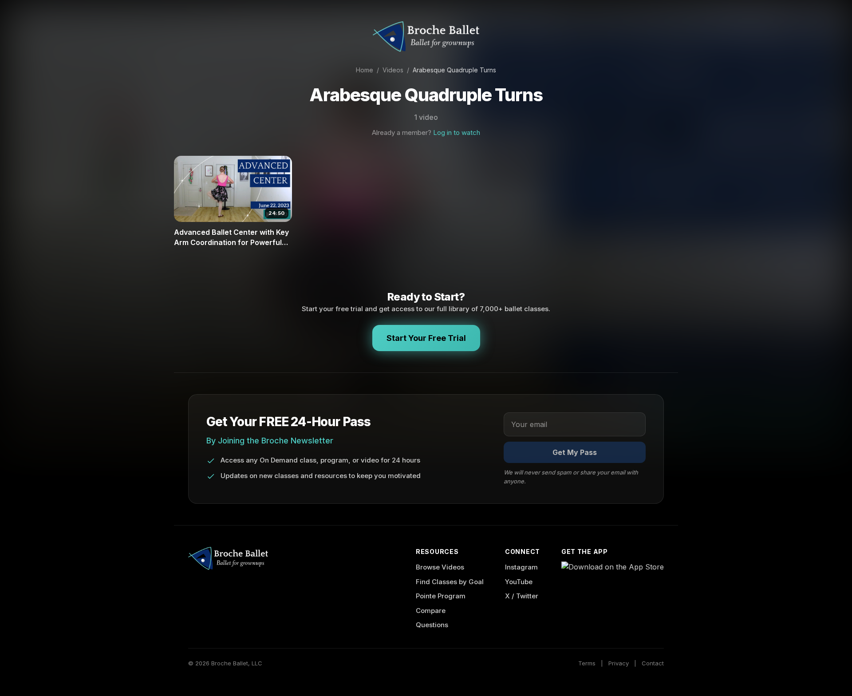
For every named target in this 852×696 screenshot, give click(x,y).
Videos (393, 70)
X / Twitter (521, 596)
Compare (431, 610)
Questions (432, 625)
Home (364, 70)
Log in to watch (456, 132)
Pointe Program (440, 596)
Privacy (618, 663)
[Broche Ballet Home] (426, 36)
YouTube (518, 581)
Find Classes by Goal (450, 581)
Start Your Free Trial (426, 338)
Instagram (521, 567)
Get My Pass (574, 452)
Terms (587, 663)
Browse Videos (440, 567)
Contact (653, 663)
